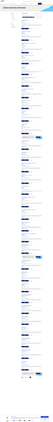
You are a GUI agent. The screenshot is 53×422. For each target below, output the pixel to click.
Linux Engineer (24, 361)
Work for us (45, 1)
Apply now (27, 28)
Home (3, 6)
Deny (44, 420)
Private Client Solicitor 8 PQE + (26, 100)
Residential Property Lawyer (26, 222)
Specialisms (35, 1)
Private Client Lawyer (25, 316)
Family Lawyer (24, 327)
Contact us (49, 1)
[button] (14, 24)
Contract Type (12, 24)
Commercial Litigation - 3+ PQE (26, 244)
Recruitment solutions (30, 1)
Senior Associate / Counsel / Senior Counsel (28, 77)
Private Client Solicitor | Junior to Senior (28, 55)
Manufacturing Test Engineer (26, 260)
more (22, 38)
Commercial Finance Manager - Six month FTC (29, 209)
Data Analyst (23, 174)
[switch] (19, 420)
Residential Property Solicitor (26, 31)
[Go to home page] (3, 1)
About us (43, 1)
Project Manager (24, 152)
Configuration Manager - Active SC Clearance (29, 43)
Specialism (14, 3)
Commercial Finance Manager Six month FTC (29, 197)
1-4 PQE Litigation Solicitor (26, 186)
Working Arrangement (13, 27)
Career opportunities (25, 1)
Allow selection (44, 418)
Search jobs (40, 3)
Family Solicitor (24, 66)
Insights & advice (39, 1)
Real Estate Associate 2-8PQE (26, 349)
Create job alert (46, 7)
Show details (32, 420)
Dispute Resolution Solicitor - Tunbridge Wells (29, 233)
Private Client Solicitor (25, 283)
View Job (23, 28)
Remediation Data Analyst (26, 140)
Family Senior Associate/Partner (26, 294)
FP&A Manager (24, 111)
